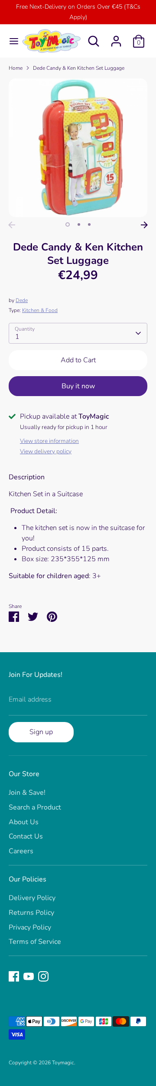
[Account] (116, 37)
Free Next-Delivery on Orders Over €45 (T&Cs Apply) (78, 12)
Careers (21, 851)
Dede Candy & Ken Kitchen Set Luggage (78, 68)
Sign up (41, 732)
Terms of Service (35, 941)
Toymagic (63, 1062)
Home (16, 68)
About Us (24, 822)
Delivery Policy (32, 898)
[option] (78, 147)
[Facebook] (14, 976)
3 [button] (89, 224)
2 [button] (79, 224)
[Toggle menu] (10, 41)
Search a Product (35, 807)
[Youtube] (28, 976)
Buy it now (78, 386)
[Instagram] (43, 976)
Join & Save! (27, 792)
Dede (22, 300)
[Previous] (11, 224)
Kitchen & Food (40, 310)
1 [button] (67, 224)
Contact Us (26, 836)
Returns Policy (31, 912)
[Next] (144, 224)
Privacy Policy (30, 927)
